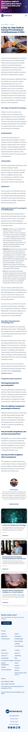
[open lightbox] (14, 44)
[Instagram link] (14, 728)
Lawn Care (4, 655)
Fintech (12, 24)
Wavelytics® (18, 636)
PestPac (3, 634)
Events (16, 663)
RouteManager (19, 639)
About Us (17, 653)
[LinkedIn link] (19, 728)
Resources (17, 660)
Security (3, 667)
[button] (26, 15)
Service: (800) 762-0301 (8, 684)
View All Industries (6, 669)
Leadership (18, 655)
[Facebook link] (9, 728)
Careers (17, 665)
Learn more (6, 623)
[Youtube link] (17, 728)
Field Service (5, 24)
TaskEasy (17, 644)
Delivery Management (5, 664)
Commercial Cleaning (7, 660)
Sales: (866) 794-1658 (7, 681)
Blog (16, 658)
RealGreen (4, 636)
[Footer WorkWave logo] (14, 712)
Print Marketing (19, 646)
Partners (17, 668)
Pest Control (4, 653)
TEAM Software (5, 639)
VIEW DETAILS (6, 11)
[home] (6, 15)
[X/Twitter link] (11, 728)
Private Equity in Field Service (20, 673)
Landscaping (4, 658)
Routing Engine (19, 641)
